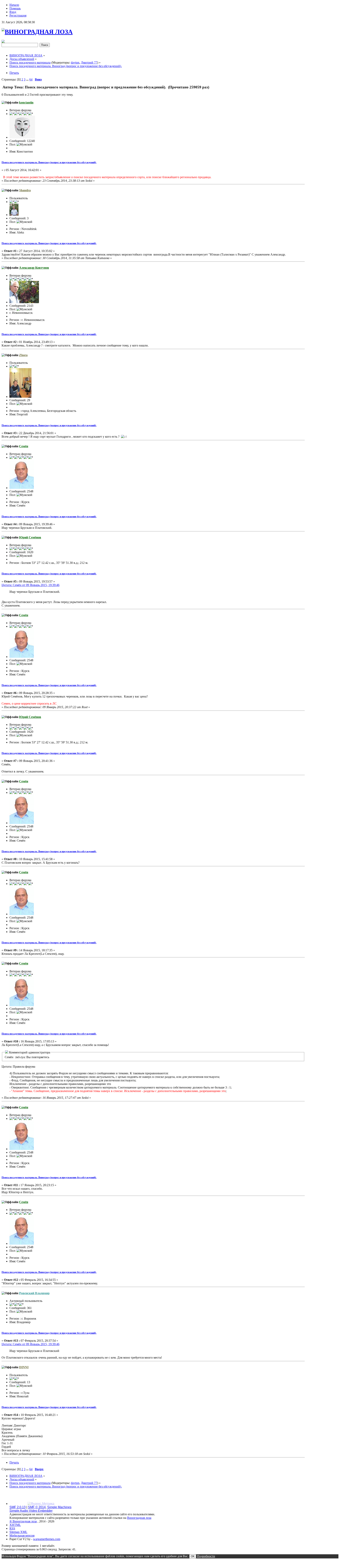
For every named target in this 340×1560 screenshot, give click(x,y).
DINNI (24, 1367)
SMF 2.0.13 (17, 1507)
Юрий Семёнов (30, 537)
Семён (23, 446)
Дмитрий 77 (89, 62)
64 (30, 79)
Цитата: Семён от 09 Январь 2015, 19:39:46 (30, 585)
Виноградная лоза (139, 1517)
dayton (75, 62)
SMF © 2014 (37, 1507)
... (27, 79)
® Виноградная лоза (23, 1521)
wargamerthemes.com (46, 1539)
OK (193, 1556)
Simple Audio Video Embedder (31, 1510)
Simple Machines (59, 1507)
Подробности (206, 1556)
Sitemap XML (18, 1532)
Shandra (25, 190)
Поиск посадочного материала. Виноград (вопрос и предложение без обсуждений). (49, 162)
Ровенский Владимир (34, 1293)
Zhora (23, 355)
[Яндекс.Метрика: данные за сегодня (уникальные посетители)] (41, 1503)
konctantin (26, 102)
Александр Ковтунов (34, 267)
